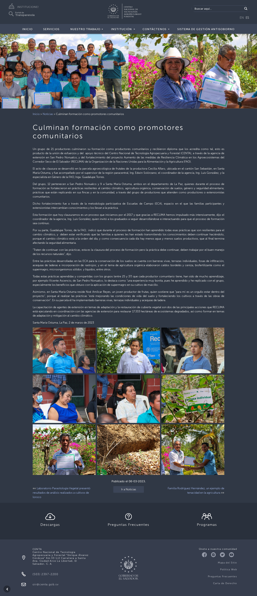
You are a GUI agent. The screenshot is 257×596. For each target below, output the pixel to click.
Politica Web (228, 569)
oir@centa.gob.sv (46, 584)
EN (242, 18)
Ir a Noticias (128, 489)
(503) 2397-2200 (45, 574)
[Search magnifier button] (246, 9)
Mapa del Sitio (227, 562)
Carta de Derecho (225, 583)
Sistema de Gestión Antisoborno (205, 29)
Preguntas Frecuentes (222, 576)
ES (247, 18)
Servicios (51, 29)
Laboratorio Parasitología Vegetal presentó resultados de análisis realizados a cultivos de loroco (61, 493)
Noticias (48, 114)
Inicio (27, 29)
